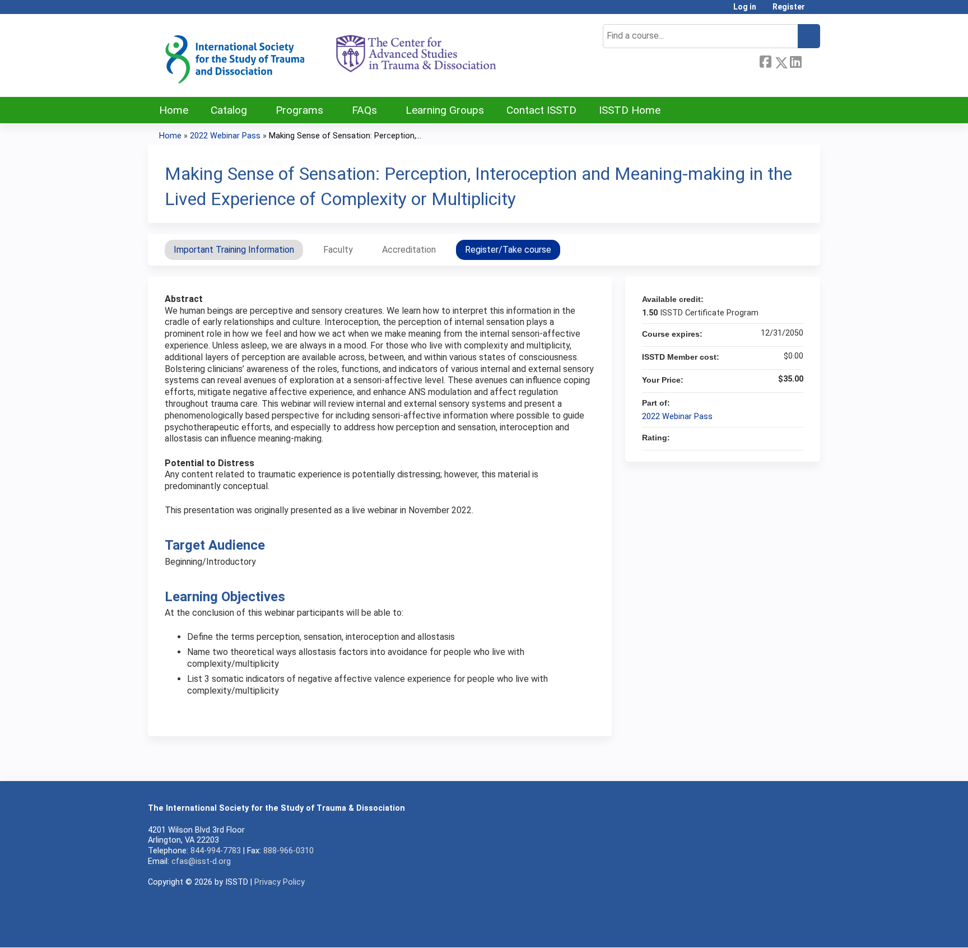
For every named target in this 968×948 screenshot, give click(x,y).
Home (173, 110)
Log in (744, 7)
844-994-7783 (215, 851)
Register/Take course (508, 249)
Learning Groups (445, 110)
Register (788, 7)
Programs (299, 110)
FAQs (364, 110)
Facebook (765, 60)
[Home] (330, 55)
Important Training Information (234, 249)
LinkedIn (795, 60)
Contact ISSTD (541, 110)
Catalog (229, 110)
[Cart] (816, 11)
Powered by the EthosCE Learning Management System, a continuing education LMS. (780, 929)
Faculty (338, 249)
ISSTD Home (629, 110)
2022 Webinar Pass (225, 136)
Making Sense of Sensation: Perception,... (345, 136)
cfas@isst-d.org (201, 861)
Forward (810, 60)
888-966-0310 (288, 851)
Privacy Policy (279, 882)
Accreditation (409, 249)
